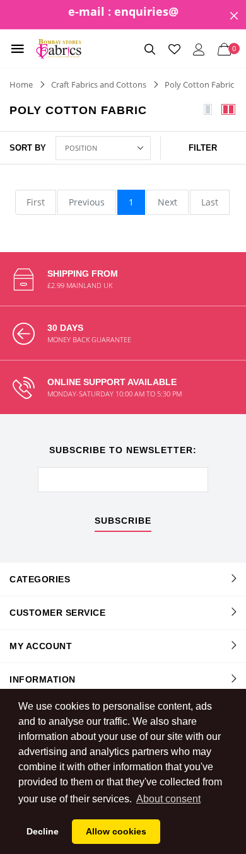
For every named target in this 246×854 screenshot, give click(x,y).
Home (21, 84)
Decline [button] (42, 831)
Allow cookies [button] (116, 831)
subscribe (123, 521)
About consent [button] (168, 798)
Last (209, 202)
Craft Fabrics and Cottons (98, 84)
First (35, 202)
